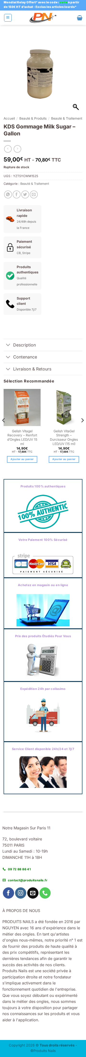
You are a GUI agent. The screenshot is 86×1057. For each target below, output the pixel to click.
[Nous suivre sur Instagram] (20, 893)
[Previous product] (17, 149)
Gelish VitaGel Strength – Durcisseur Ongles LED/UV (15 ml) (64, 437)
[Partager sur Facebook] (17, 194)
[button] (8, 18)
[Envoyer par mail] (34, 194)
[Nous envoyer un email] (32, 893)
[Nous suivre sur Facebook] (8, 893)
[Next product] (7, 149)
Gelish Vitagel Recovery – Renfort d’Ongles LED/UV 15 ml (22, 437)
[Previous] (4, 429)
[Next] (82, 429)
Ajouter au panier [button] (22, 459)
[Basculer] (8, 345)
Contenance (25, 356)
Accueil (9, 118)
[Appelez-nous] (45, 893)
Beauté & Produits (33, 118)
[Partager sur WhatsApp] (8, 194)
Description (24, 344)
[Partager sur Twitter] (25, 194)
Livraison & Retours (32, 368)
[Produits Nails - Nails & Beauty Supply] (43, 17)
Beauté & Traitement (66, 118)
